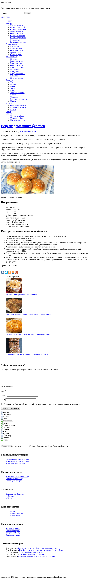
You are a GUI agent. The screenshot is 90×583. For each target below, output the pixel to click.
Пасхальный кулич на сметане (32, 554)
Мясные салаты (16, 25)
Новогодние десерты (14, 481)
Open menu (5, 17)
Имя (3, 391)
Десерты (9, 103)
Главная (9, 21)
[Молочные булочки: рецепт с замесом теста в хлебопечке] (14, 312)
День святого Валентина (15, 494)
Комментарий (7, 387)
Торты (12, 88)
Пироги (13, 86)
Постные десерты (13, 515)
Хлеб (12, 82)
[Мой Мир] (13, 272)
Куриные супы (16, 48)
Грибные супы (16, 53)
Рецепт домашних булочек (23, 126)
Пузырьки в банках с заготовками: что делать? (37, 556)
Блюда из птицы (16, 61)
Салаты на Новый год (14, 479)
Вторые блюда (11, 57)
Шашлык (14, 76)
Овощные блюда (17, 65)
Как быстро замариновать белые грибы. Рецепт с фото (41, 550)
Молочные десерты (18, 107)
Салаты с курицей (17, 27)
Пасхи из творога (13, 531)
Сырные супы (16, 55)
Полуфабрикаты (16, 78)
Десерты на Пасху (13, 533)
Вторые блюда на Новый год (17, 477)
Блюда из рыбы (16, 63)
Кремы (13, 110)
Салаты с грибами (17, 36)
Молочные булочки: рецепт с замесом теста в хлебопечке (28, 314)
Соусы (8, 112)
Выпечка (9, 80)
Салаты (9, 23)
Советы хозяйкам (17, 116)
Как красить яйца (13, 535)
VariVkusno (25, 132)
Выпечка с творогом (18, 99)
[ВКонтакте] (2, 272)
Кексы (12, 91)
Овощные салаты (17, 34)
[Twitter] (6, 272)
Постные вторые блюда (15, 513)
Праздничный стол (18, 120)
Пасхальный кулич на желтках (31, 552)
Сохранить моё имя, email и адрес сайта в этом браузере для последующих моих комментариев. (42, 404)
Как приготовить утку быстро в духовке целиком (37, 548)
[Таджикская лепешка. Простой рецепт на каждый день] (14, 332)
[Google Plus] (16, 272)
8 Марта (9, 498)
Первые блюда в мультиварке (17, 459)
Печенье (13, 84)
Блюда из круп (16, 72)
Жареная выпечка (17, 93)
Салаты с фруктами (18, 38)
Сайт (3, 400)
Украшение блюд (17, 118)
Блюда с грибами (17, 67)
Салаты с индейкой (18, 29)
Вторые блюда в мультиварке (17, 461)
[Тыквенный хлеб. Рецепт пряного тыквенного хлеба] (14, 352)
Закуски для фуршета (18, 42)
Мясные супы (15, 46)
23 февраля (10, 496)
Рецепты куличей (13, 529)
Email (4, 395)
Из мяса (13, 59)
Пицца (13, 101)
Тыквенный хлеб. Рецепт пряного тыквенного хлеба (27, 354)
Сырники (14, 97)
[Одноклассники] (9, 272)
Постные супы (11, 511)
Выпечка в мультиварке (15, 464)
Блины (13, 95)
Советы (9, 114)
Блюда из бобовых (17, 74)
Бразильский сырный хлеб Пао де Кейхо (22, 294)
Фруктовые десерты (18, 105)
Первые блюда (11, 44)
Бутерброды (15, 40)
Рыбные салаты (16, 31)
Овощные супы (16, 50)
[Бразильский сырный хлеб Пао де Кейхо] (14, 292)
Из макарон (15, 69)
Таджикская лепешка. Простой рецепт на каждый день (28, 334)
